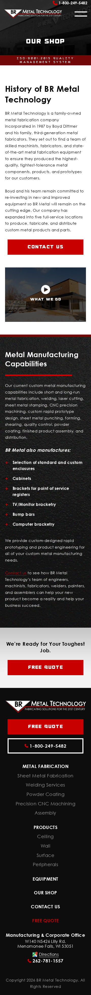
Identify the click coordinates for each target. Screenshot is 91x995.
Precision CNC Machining (45, 803)
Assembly (45, 813)
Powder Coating (46, 794)
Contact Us (45, 906)
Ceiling (45, 836)
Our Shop (45, 892)
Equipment (45, 879)
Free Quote (45, 667)
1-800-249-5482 (73, 3)
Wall (46, 846)
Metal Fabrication (45, 766)
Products (46, 827)
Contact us (45, 246)
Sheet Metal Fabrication (45, 775)
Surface (45, 855)
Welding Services (45, 785)
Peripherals (45, 864)
